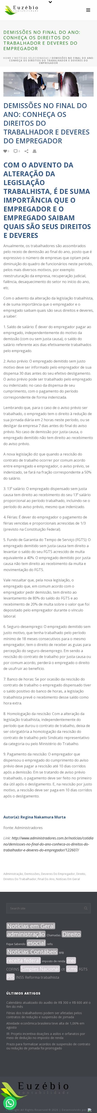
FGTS (83, 969)
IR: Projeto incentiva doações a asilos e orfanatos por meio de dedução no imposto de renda (45, 1036)
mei (71, 960)
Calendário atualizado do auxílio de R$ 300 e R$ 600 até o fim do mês (48, 1005)
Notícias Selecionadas (31, 58)
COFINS (12, 969)
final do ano (46, 879)
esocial (36, 942)
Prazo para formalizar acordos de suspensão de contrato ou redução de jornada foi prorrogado (48, 1046)
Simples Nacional (40, 969)
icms (72, 969)
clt (63, 969)
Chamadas (53, 935)
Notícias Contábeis (32, 951)
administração (13, 873)
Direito (80, 873)
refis (50, 944)
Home (7, 58)
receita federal (23, 960)
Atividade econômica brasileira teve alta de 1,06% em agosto (45, 1025)
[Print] (37, 150)
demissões (32, 873)
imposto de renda (53, 961)
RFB (61, 953)
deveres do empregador (58, 873)
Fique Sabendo (15, 944)
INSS (20, 977)
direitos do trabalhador (19, 879)
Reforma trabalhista (42, 977)
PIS (10, 977)
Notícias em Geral (68, 879)
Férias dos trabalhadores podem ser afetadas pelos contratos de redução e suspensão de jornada (44, 1015)
